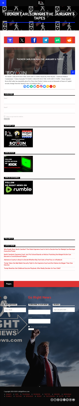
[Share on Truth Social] (10, 40)
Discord (57, 394)
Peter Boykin (8, 71)
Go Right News (39, 297)
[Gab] (31, 86)
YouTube (19, 396)
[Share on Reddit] (69, 40)
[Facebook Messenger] (44, 86)
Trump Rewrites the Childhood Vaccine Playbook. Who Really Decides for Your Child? (32, 268)
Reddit (39, 396)
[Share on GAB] (57, 40)
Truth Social (50, 396)
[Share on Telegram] (45, 40)
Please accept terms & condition (14, 116)
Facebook (36, 394)
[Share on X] (22, 40)
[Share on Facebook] (34, 40)
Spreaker (29, 396)
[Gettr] (51, 86)
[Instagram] (41, 86)
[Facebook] (24, 86)
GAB (68, 396)
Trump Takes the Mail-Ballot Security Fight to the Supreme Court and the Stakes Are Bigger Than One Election (38, 264)
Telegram (26, 394)
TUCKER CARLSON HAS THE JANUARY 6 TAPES (19, 49)
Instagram (67, 394)
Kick (16, 394)
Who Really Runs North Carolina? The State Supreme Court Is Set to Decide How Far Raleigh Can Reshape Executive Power (39, 250)
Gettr (61, 396)
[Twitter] (34, 86)
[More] (54, 86)
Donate (8, 394)
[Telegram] (28, 86)
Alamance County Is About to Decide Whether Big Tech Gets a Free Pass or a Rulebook (33, 260)
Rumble (9, 396)
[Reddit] (37, 86)
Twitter (47, 394)
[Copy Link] (47, 86)
